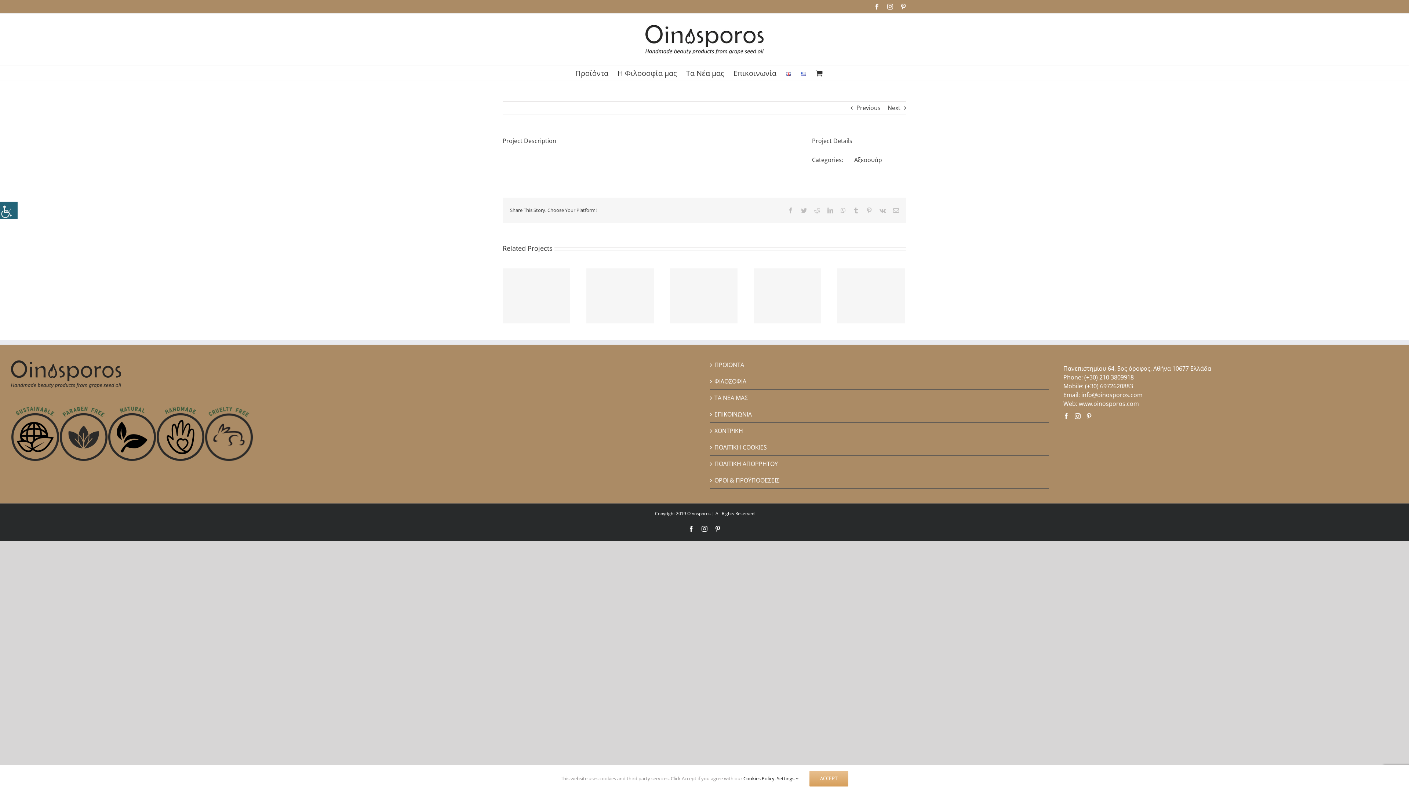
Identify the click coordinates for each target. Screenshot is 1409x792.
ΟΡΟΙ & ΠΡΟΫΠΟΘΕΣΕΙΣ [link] (746, 480)
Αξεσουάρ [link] (868, 160)
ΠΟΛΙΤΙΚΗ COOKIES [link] (740, 447)
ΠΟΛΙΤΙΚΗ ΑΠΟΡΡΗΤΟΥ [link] (746, 464)
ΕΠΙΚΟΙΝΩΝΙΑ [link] (733, 414)
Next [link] (894, 108)
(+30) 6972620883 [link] (1109, 386)
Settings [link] (786, 778)
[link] (9, 210)
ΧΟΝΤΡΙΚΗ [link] (728, 431)
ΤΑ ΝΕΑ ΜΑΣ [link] (731, 398)
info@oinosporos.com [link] (1112, 395)
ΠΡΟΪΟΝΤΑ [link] (729, 365)
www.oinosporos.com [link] (1109, 404)
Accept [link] (829, 778)
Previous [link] (868, 108)
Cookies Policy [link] (759, 778)
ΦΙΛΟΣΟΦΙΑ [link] (730, 381)
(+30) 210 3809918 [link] (1109, 377)
